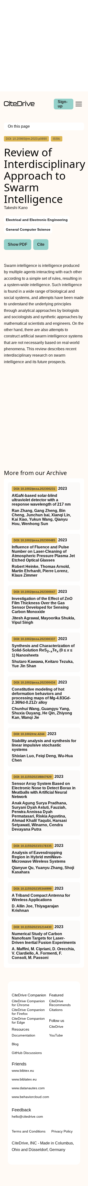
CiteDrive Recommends (60, 1003)
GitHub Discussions (27, 1053)
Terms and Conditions (28, 1131)
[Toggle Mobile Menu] (78, 104)
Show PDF (17, 244)
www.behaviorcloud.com (30, 1097)
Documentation (23, 1035)
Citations (56, 1010)
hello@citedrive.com (27, 1116)
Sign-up (62, 104)
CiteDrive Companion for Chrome (28, 1003)
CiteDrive (56, 1026)
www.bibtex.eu (23, 1070)
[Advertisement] (44, 45)
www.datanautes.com (28, 1088)
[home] (19, 105)
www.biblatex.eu (24, 1079)
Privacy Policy (62, 1131)
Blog (15, 1044)
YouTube (56, 1035)
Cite (40, 244)
